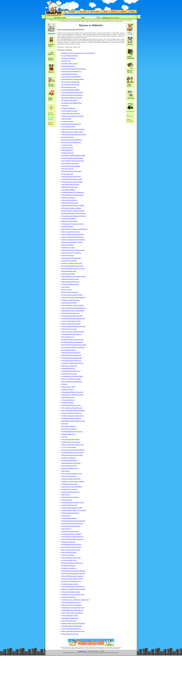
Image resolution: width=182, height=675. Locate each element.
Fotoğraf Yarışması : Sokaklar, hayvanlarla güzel (75, 599)
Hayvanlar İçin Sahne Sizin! (69, 100)
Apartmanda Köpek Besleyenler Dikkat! (72, 205)
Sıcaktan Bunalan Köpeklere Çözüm (71, 507)
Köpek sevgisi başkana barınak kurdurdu (73, 239)
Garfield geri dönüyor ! (67, 389)
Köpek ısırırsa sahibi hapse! (69, 366)
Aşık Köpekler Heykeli (67, 397)
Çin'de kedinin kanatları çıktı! (70, 531)
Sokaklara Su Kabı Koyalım (69, 505)
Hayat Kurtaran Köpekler (68, 426)
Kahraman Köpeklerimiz (68, 66)
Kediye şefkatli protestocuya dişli (71, 557)
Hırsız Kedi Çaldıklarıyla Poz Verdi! (71, 97)
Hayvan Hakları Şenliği (68, 126)
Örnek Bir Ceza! (66, 61)
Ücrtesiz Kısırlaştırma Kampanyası (71, 71)
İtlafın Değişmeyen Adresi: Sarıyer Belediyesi (74, 229)
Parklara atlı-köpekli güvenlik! (70, 279)
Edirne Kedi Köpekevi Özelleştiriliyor (72, 523)
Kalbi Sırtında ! (65, 494)
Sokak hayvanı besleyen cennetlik (71, 252)
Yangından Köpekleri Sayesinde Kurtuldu (73, 521)
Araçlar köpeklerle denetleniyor (70, 281)
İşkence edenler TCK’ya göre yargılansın (73, 129)
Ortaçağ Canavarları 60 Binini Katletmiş (72, 331)
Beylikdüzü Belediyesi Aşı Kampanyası (72, 192)
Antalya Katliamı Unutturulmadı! (70, 166)
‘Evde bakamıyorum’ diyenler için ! (71, 360)
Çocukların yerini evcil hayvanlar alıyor (72, 594)
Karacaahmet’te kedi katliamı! (70, 618)
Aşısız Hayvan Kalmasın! (68, 218)
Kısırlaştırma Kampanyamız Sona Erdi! (72, 339)
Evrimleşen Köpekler (67, 121)
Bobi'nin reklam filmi (67, 245)
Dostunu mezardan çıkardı (68, 271)
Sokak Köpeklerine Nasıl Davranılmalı (72, 195)
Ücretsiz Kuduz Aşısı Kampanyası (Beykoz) (73, 216)
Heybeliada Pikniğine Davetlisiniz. (71, 544)
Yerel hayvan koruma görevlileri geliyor (72, 586)
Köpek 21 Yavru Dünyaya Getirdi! (71, 379)
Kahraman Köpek (66, 118)
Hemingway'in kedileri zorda (69, 468)
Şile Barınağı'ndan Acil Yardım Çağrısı (72, 415)
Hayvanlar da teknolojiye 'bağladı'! (71, 534)
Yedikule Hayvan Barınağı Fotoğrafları (72, 116)
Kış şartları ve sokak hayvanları (70, 300)
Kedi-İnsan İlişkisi (66, 500)
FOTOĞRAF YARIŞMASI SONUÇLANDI (73, 155)
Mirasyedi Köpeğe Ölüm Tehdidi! (71, 323)
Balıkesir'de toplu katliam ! (69, 429)
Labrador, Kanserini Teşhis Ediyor (71, 479)
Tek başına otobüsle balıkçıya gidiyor (72, 578)
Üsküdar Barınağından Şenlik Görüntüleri (73, 571)
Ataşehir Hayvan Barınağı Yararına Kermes (73, 68)
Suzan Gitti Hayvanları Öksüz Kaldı (71, 486)
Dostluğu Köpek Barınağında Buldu (71, 358)
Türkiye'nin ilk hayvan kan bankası (71, 605)
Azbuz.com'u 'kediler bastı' (69, 620)
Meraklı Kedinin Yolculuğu (69, 489)
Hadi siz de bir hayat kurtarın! (69, 292)
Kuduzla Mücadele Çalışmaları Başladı (72, 79)
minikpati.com (82, 651)
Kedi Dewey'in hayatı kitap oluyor (71, 581)
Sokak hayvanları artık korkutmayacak (72, 237)
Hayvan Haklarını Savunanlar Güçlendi (72, 160)
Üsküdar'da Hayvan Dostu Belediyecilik (72, 607)
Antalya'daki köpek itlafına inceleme (71, 179)
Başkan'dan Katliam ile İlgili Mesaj (71, 171)
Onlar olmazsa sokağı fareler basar (71, 258)
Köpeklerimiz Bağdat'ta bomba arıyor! (72, 392)
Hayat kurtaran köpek (67, 137)
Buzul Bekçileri (65, 515)
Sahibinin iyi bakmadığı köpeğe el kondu (73, 589)
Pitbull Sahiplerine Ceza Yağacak (70, 463)
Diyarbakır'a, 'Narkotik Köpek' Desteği (72, 363)
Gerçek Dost (64, 105)
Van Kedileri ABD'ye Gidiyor (69, 63)
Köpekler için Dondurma (68, 458)
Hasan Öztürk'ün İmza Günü (69, 74)
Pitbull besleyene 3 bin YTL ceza (70, 442)
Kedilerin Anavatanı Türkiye (69, 221)
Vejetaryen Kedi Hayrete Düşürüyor (71, 413)
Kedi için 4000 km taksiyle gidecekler (72, 576)
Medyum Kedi (65, 471)
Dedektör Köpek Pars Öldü (69, 302)
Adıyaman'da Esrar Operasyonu (70, 313)
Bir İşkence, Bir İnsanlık (68, 108)
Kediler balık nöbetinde (68, 274)
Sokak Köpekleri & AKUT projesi (70, 371)
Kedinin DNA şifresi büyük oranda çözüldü (73, 344)
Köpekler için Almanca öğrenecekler (71, 263)
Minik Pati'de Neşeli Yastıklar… (70, 497)
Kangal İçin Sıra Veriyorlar (69, 465)
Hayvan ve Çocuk (66, 289)
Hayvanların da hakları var (69, 568)
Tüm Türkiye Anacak (67, 168)
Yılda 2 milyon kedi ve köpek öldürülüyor (73, 297)
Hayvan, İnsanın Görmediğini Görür (71, 473)
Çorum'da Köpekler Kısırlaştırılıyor (71, 334)
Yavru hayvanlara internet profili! (70, 321)
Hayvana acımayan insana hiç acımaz (72, 295)
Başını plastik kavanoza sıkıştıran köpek (73, 250)
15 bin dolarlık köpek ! (68, 400)
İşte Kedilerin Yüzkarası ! (68, 565)
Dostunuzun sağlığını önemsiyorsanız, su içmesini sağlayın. (78, 53)
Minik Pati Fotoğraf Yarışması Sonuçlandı (73, 573)
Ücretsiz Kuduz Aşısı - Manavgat (70, 113)
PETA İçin (64, 384)
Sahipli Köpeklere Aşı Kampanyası (71, 355)
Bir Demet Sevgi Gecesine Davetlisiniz (72, 224)
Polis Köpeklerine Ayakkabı (69, 111)
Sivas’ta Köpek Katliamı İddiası (70, 90)
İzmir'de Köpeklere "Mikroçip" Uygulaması (73, 510)
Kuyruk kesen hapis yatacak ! (69, 584)
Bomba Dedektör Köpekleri (69, 518)
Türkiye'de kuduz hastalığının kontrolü (72, 234)
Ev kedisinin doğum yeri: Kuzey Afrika (72, 502)
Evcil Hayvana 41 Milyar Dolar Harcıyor (73, 450)
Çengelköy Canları (66, 145)
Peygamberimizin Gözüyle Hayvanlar (72, 376)
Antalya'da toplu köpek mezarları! (71, 176)
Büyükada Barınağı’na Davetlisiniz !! (72, 431)
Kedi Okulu (64, 423)
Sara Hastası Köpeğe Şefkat (69, 460)
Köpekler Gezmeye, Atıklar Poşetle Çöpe (73, 210)
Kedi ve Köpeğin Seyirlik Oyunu (70, 550)
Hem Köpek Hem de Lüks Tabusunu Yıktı (73, 318)
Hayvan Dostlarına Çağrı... (68, 87)
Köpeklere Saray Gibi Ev (68, 387)
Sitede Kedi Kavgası (67, 147)
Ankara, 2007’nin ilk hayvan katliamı (72, 613)
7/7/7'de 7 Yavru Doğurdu (68, 447)
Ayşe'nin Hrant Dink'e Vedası (69, 615)
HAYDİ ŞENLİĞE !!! (67, 150)
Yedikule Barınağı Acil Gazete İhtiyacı (72, 610)
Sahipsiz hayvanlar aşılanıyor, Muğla (72, 242)
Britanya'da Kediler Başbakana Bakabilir (73, 410)
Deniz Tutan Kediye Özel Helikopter (71, 381)
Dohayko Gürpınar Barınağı (69, 200)
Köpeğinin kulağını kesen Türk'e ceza (72, 563)
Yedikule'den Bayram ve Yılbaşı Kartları (72, 310)
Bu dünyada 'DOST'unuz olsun (70, 284)
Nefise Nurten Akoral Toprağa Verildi (71, 455)
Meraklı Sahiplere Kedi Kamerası (70, 526)
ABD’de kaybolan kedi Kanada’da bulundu (73, 134)
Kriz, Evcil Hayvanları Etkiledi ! (70, 82)
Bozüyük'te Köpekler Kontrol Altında (72, 158)
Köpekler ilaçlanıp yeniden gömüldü (71, 182)
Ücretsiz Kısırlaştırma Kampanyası (71, 76)
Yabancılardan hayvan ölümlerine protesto (73, 276)
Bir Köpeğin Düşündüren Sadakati (71, 208)
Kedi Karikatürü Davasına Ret (69, 634)
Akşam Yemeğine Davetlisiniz (70, 163)
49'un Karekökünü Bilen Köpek (70, 439)
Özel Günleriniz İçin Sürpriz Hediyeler (72, 536)
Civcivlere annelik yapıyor (69, 560)
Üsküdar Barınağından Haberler (70, 513)
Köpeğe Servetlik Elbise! (68, 350)
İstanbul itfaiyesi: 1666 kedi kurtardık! (72, 394)
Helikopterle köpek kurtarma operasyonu (73, 268)
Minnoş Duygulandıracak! (68, 476)
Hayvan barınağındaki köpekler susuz (72, 266)
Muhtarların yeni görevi (68, 247)
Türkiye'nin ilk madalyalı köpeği (70, 592)
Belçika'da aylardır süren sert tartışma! (72, 342)
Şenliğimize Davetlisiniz (68, 597)
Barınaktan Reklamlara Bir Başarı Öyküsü (73, 213)
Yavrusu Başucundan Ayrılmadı (70, 84)
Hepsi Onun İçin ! (66, 528)
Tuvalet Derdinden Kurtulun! (69, 55)
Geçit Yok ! (64, 436)
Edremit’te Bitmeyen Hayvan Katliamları (73, 623)
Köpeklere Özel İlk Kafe (68, 542)
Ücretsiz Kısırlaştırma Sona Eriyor (71, 602)
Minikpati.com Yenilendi (68, 58)
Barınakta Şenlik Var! (67, 153)
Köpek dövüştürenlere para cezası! (71, 405)
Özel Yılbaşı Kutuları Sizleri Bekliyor (72, 95)
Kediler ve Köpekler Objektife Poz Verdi (72, 631)
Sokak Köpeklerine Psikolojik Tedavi (72, 316)
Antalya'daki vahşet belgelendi (70, 184)
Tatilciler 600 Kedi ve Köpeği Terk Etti (72, 305)
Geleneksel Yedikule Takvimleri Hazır (72, 92)
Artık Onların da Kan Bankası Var (70, 352)
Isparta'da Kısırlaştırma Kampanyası (71, 139)
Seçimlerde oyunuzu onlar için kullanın (72, 481)
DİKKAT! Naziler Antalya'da (69, 187)
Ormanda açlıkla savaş (67, 255)
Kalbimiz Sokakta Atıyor (68, 434)
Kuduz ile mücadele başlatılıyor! (70, 231)
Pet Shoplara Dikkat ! (67, 226)
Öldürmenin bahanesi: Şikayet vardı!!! (72, 132)
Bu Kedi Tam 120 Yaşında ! (69, 329)
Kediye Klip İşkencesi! (67, 337)
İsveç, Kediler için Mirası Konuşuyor (71, 408)
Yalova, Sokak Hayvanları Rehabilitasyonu (73, 308)
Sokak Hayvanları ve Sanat (69, 373)
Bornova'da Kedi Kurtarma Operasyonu (72, 539)
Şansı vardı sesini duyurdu (68, 552)
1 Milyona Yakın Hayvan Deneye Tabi (72, 444)
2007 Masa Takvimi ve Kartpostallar (71, 626)
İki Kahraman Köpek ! (67, 402)
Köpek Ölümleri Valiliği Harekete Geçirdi (73, 421)
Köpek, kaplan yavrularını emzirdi (71, 547)
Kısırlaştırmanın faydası (68, 368)
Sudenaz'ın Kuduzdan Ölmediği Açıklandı (73, 326)
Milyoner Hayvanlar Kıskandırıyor (71, 142)
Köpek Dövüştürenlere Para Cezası (71, 124)
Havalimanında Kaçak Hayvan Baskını (72, 452)
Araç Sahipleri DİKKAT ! (68, 189)
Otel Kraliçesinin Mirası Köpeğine (71, 418)
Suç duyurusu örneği (67, 174)
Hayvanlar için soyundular (69, 260)
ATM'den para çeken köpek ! (69, 484)
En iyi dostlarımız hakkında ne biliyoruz (73, 347)
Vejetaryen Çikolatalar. (67, 555)
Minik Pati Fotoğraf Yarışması (69, 203)
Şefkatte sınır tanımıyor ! (68, 197)
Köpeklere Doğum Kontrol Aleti (70, 492)
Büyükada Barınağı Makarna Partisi (71, 103)
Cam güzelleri (65, 287)
